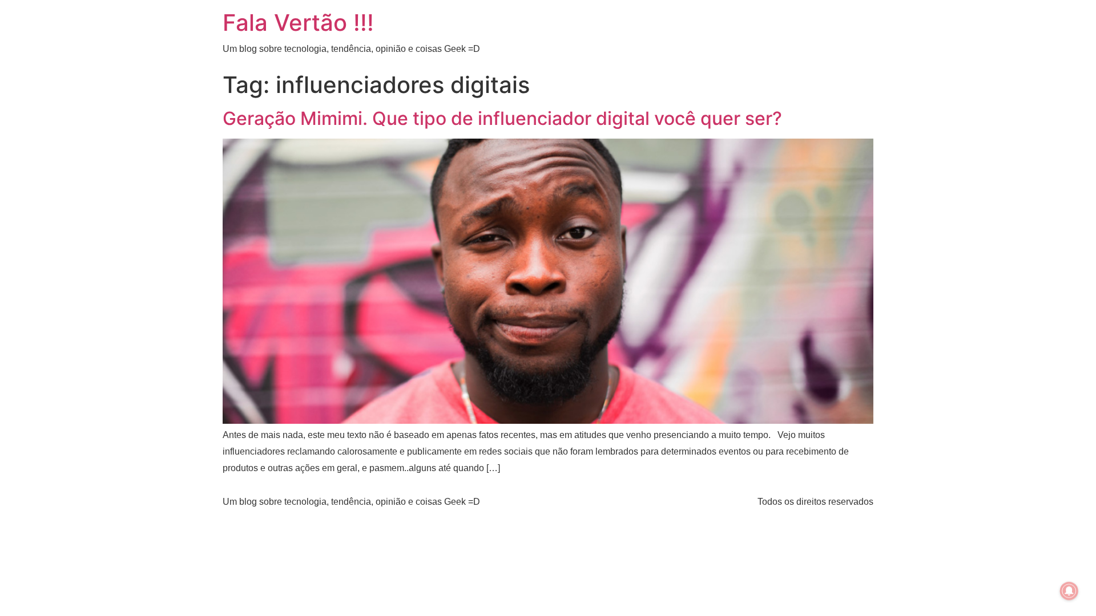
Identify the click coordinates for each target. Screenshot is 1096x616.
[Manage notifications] (1069, 591)
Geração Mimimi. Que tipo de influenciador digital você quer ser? (502, 118)
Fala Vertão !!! (298, 23)
